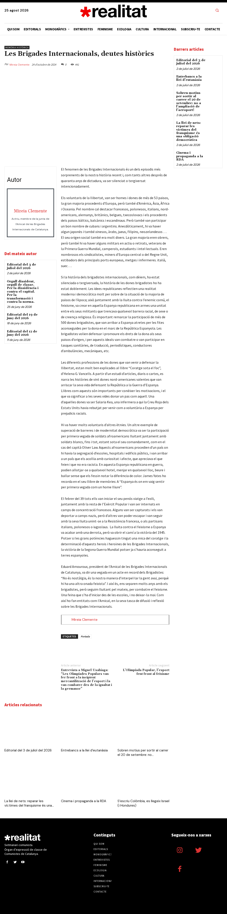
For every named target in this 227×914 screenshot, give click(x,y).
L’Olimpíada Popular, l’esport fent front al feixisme (146, 672)
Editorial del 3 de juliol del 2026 (21, 266)
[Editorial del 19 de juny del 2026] (48, 318)
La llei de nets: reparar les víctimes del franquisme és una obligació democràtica (188, 131)
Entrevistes (102, 859)
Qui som (99, 843)
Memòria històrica (17, 47)
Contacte (100, 891)
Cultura (99, 875)
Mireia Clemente (19, 64)
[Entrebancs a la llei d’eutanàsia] (87, 729)
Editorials (101, 849)
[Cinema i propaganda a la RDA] (87, 779)
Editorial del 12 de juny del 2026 (22, 333)
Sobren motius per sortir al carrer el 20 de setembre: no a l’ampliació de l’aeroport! (188, 101)
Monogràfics (103, 854)
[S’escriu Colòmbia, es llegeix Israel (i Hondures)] (143, 779)
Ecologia (100, 870)
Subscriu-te (102, 886)
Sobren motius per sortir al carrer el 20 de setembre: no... (142, 752)
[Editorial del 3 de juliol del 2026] (48, 268)
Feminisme (100, 865)
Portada (85, 636)
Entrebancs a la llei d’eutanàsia (84, 750)
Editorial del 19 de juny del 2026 (22, 316)
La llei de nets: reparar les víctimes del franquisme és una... (29, 803)
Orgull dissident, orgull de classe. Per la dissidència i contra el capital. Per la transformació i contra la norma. (23, 291)
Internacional (103, 881)
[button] (217, 10)
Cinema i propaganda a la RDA (83, 801)
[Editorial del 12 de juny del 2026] (48, 335)
